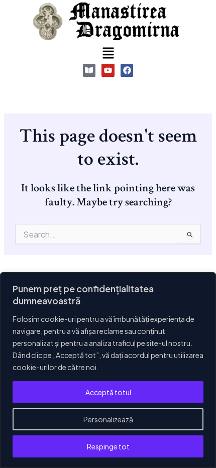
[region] (108, 370)
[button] (108, 53)
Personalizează (108, 419)
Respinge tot (108, 446)
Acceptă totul (108, 392)
